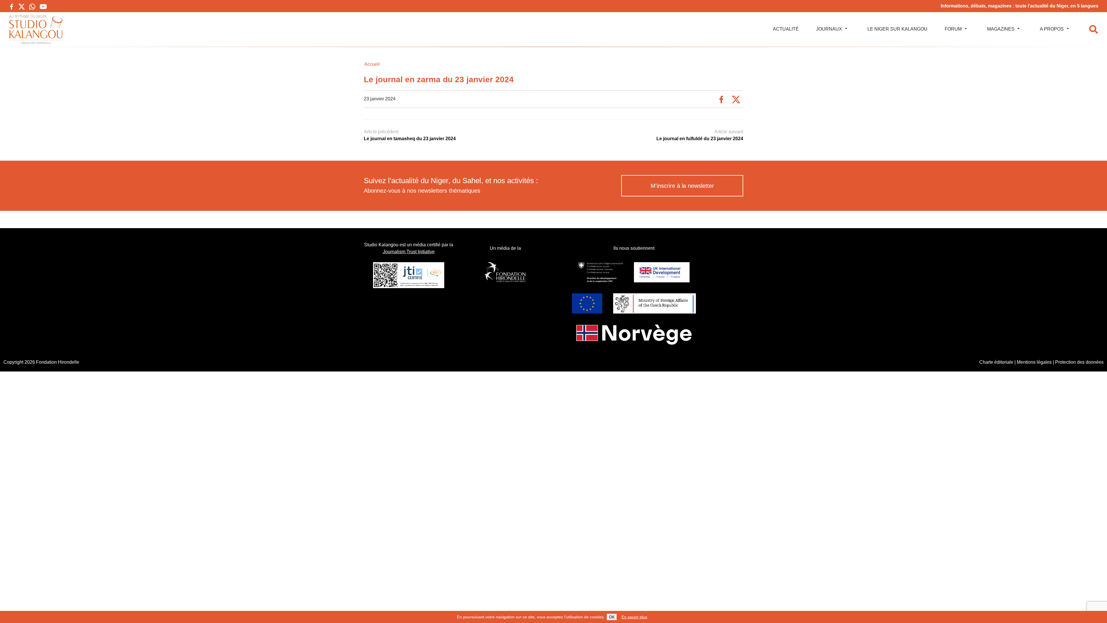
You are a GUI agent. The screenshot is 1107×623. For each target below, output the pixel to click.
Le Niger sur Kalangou (897, 29)
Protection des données (1079, 362)
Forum (953, 29)
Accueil (372, 64)
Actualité (786, 29)
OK (612, 617)
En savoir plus (634, 617)
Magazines (1000, 29)
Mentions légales (1034, 362)
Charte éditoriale (996, 362)
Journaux (829, 29)
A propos (1052, 29)
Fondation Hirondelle (57, 362)
